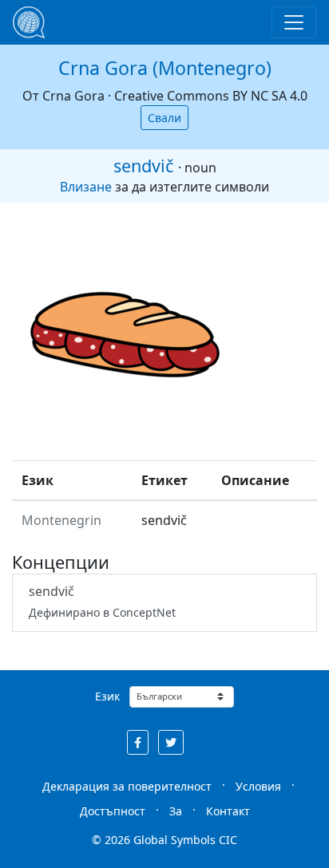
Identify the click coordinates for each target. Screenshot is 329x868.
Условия (258, 786)
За (175, 811)
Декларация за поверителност (127, 786)
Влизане (86, 186)
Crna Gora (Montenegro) (165, 68)
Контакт (228, 811)
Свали (164, 117)
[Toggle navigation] (294, 22)
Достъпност (112, 811)
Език (107, 696)
